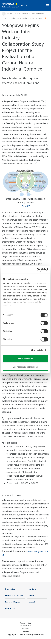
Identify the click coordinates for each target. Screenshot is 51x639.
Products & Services (14, 595)
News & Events (21, 13)
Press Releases (37, 13)
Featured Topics (12, 602)
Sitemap (25, 631)
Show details (37, 350)
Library (30, 595)
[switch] (44, 323)
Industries (10, 589)
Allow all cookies (25, 358)
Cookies (25, 628)
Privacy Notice (25, 626)
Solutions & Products (20, 18)
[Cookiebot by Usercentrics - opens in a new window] (36, 270)
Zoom (24, 206)
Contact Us (10, 608)
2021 (6, 18)
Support (31, 602)
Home (9, 13)
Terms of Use (25, 623)
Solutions (31, 589)
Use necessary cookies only (25, 367)
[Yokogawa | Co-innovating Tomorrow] (10, 5)
